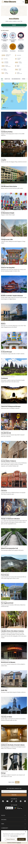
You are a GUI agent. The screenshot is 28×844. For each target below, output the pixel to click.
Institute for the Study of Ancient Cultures (13, 745)
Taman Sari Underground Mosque (11, 406)
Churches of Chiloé (6, 717)
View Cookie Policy (14, 836)
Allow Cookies (21, 839)
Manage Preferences (11, 839)
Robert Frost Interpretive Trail (9, 548)
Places (3, 815)
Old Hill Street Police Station (9, 186)
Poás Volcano (5, 575)
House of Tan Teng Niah (8, 267)
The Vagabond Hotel (7, 603)
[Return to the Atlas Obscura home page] (9, 2)
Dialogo (3, 773)
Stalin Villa (4, 690)
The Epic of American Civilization (10, 518)
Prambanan (4, 378)
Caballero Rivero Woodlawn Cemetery (12, 631)
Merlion (3, 323)
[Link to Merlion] (14, 312)
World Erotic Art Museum (8, 662)
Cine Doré (4, 490)
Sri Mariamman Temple (7, 213)
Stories (23, 78)
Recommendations (16, 78)
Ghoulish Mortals (6, 433)
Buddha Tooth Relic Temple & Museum (12, 295)
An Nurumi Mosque (6, 351)
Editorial (4, 819)
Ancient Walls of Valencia (8, 461)
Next (17, 782)
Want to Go (7, 78)
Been (2, 78)
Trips (2, 823)
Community (4, 828)
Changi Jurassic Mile (7, 239)
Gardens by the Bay (7, 131)
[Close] (25, 831)
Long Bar (3, 160)
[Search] (23, 2)
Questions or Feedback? (14, 842)
